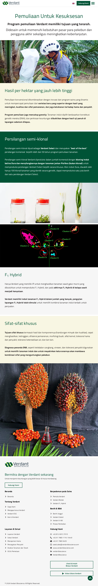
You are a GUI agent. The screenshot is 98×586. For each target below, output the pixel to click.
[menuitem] (73, 3)
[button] (93, 3)
